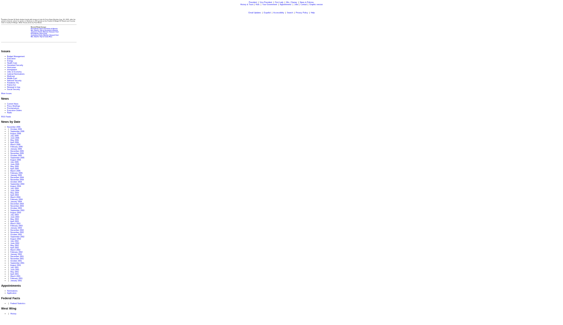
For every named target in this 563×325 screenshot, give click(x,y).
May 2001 (14, 272)
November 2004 (17, 180)
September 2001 (17, 263)
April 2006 (14, 142)
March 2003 (15, 223)
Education (11, 59)
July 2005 (14, 162)
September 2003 (17, 210)
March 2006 (15, 144)
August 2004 (15, 186)
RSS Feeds (6, 117)
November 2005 (17, 153)
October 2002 (16, 234)
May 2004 (14, 193)
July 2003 (14, 215)
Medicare (11, 76)
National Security (14, 80)
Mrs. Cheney (291, 2)
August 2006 (15, 133)
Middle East (12, 78)
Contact (304, 4)
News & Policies (307, 2)
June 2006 (14, 138)
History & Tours (246, 4)
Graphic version (316, 4)
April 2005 (14, 169)
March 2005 (15, 171)
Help (313, 13)
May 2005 (14, 166)
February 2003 (16, 226)
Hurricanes (11, 67)
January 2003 (16, 228)
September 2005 (17, 158)
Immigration (12, 69)
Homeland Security (15, 65)
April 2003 (14, 221)
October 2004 (16, 182)
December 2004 (17, 177)
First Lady (279, 2)
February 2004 (16, 199)
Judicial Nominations (16, 74)
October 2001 (16, 261)
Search (290, 13)
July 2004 (14, 188)
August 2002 (15, 239)
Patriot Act (11, 85)
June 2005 (14, 164)
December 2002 (17, 230)
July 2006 (14, 136)
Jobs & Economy (14, 72)
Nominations (12, 291)
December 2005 (17, 151)
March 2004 (15, 197)
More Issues (6, 93)
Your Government (269, 4)
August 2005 (15, 160)
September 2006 (17, 131)
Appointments (285, 4)
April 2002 (14, 248)
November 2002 (17, 232)
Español (267, 13)
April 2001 (14, 274)
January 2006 (16, 149)
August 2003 (15, 212)
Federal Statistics (17, 303)
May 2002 (14, 245)
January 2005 (16, 175)
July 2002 (14, 241)
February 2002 (16, 252)
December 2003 (17, 204)
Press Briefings (13, 106)
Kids (258, 4)
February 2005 (16, 173)
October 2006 (16, 129)
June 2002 (14, 243)
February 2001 (16, 278)
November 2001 (17, 259)
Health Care (12, 63)
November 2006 (13, 127)
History (13, 314)
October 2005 (16, 155)
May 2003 (14, 219)
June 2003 (14, 217)
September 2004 (17, 184)
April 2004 (14, 195)
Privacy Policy (302, 13)
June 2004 (14, 190)
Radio (9, 113)
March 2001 (15, 276)
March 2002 (15, 250)
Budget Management (16, 56)
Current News (12, 104)
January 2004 (16, 201)
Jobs (296, 4)
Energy (10, 61)
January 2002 (16, 254)
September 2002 (17, 237)
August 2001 (15, 265)
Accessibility (278, 13)
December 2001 (17, 256)
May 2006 (14, 140)
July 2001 (14, 267)
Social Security (13, 89)
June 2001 (14, 270)
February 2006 (16, 147)
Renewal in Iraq (13, 87)
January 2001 (16, 280)
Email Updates (255, 13)
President (253, 2)
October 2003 (16, 208)
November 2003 (17, 206)
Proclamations (13, 108)
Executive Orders (14, 110)
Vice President (266, 2)
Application (11, 293)
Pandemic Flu (13, 83)
